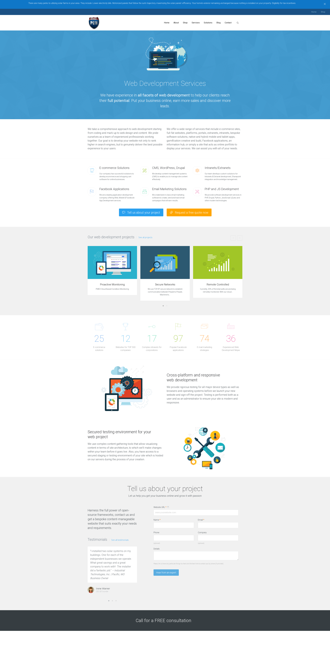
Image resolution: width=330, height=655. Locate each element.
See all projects (145, 237)
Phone (156, 532)
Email (201, 520)
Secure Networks (165, 284)
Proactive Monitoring (112, 284)
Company (202, 532)
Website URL (160, 507)
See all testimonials (120, 540)
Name (157, 520)
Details (157, 549)
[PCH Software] (94, 22)
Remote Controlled (218, 284)
